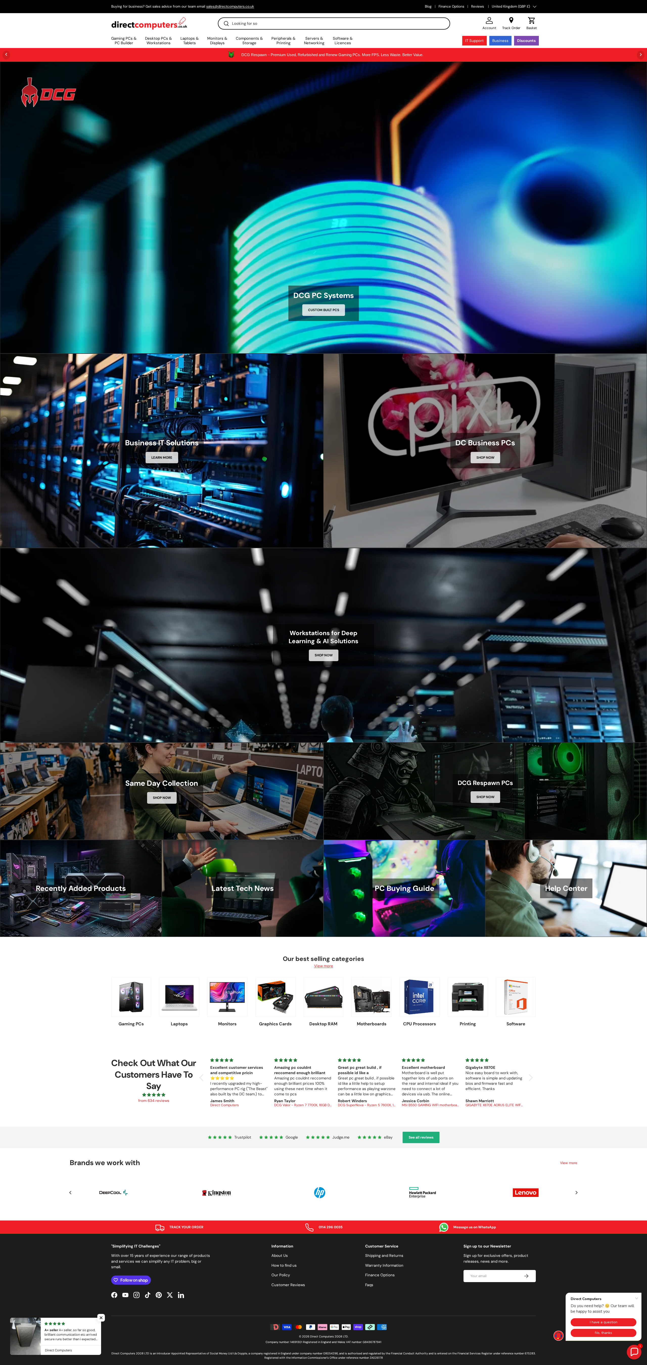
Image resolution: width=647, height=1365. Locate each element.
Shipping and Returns (384, 1255)
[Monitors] (227, 997)
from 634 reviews (153, 1100)
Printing (468, 1024)
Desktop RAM (323, 1024)
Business (500, 40)
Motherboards (371, 1024)
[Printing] (468, 997)
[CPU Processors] (419, 997)
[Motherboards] (371, 997)
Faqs (369, 1284)
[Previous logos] (70, 1192)
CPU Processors (419, 1024)
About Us (279, 1255)
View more (323, 965)
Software (515, 1024)
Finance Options (451, 6)
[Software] (516, 997)
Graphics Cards (275, 1024)
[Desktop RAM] (323, 997)
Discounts (526, 40)
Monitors (227, 1024)
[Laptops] (179, 997)
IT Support (474, 40)
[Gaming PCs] (131, 997)
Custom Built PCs (323, 310)
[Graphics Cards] (275, 997)
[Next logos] (576, 1192)
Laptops (179, 1024)
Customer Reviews (288, 1284)
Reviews (478, 6)
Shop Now (485, 457)
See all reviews (421, 1137)
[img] (153, 1095)
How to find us (284, 1265)
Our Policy (280, 1275)
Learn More (161, 457)
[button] (531, 23)
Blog (428, 6)
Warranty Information (384, 1265)
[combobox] (334, 23)
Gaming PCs (131, 1024)
